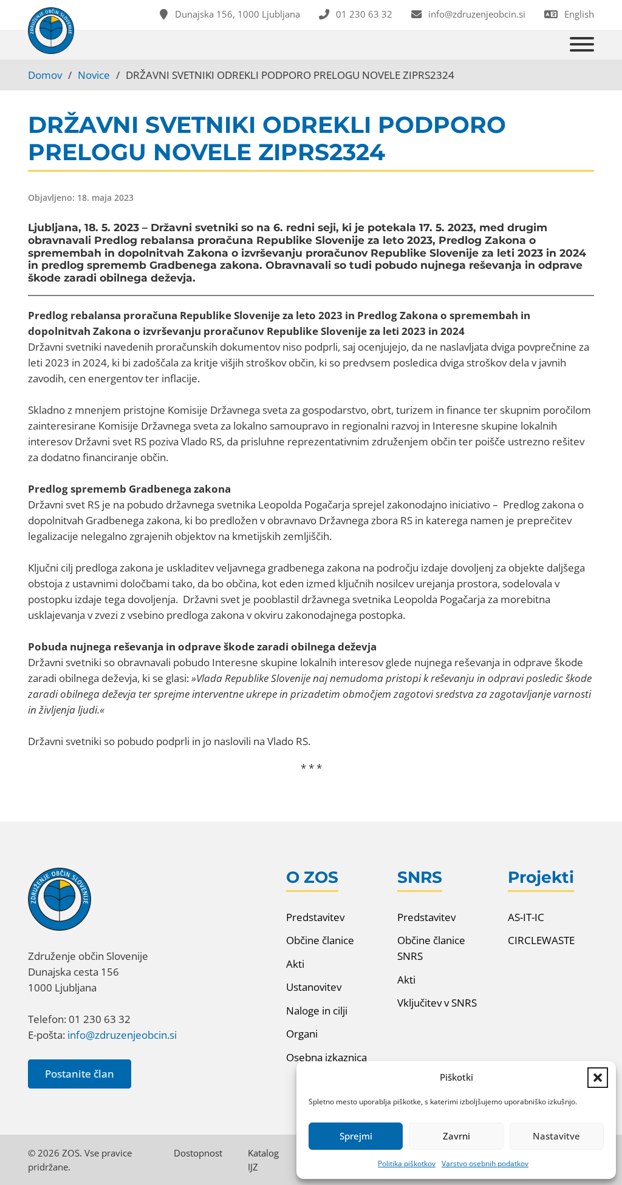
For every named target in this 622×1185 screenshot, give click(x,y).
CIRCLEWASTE (541, 940)
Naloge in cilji (316, 1010)
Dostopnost (198, 1153)
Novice (94, 74)
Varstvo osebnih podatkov (485, 1163)
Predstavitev (315, 917)
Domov (45, 74)
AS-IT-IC (526, 917)
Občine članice (320, 940)
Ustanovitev (313, 986)
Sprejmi (356, 1136)
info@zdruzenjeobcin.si (122, 1034)
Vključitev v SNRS (437, 1002)
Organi (302, 1033)
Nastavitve (556, 1136)
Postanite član (79, 1073)
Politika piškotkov (407, 1163)
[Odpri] (582, 44)
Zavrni (456, 1136)
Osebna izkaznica (326, 1057)
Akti (295, 963)
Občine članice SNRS (431, 948)
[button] (598, 1078)
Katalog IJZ (263, 1160)
